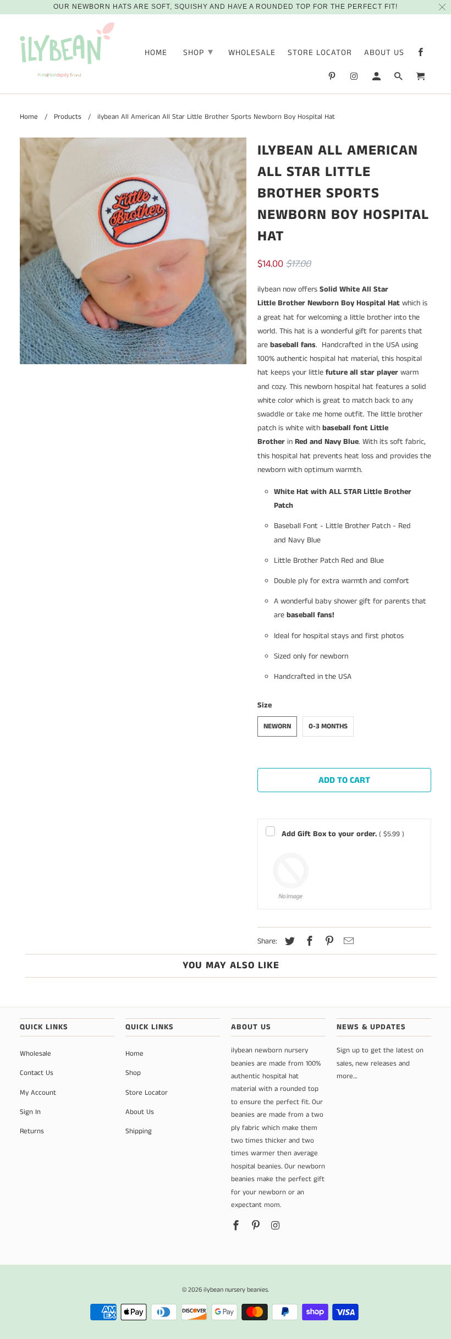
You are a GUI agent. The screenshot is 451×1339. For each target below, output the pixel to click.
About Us (384, 53)
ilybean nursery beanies (236, 1289)
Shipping (138, 1131)
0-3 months (328, 726)
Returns (32, 1131)
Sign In (30, 1112)
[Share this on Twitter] (288, 942)
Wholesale (252, 53)
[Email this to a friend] (347, 942)
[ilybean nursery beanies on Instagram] (355, 79)
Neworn (277, 726)
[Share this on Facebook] (308, 942)
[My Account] (377, 79)
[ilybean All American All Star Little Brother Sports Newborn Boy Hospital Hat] (133, 251)
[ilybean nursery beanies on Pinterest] (333, 79)
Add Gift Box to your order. (343, 833)
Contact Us (36, 1073)
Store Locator (320, 53)
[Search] (399, 79)
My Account (38, 1093)
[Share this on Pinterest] (328, 942)
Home (156, 53)
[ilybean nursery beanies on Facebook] (421, 54)
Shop (198, 52)
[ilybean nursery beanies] (67, 52)
